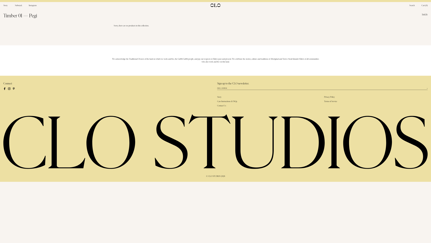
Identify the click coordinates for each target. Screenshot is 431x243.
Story (219, 97)
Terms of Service (330, 101)
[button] (424, 5)
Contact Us (221, 106)
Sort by (425, 14)
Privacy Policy (329, 97)
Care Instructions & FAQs (227, 101)
